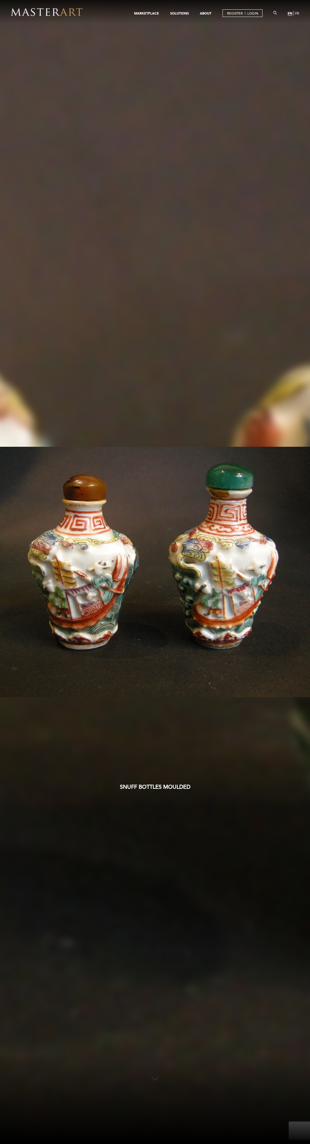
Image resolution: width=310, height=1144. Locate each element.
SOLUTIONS (179, 13)
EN (290, 13)
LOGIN (252, 13)
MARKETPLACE (146, 13)
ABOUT (205, 13)
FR (297, 13)
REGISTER (235, 13)
